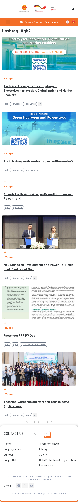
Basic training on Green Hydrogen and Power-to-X (38, 161)
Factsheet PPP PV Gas (19, 335)
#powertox (31, 104)
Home (7, 443)
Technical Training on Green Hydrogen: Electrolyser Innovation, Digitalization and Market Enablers (38, 90)
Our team (9, 454)
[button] (8, 22)
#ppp (28, 278)
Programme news (49, 443)
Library (43, 449)
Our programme (13, 449)
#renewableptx (32, 170)
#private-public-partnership (33, 344)
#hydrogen (18, 104)
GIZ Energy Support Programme (38, 21)
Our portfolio (11, 460)
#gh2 (7, 104)
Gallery (43, 454)
